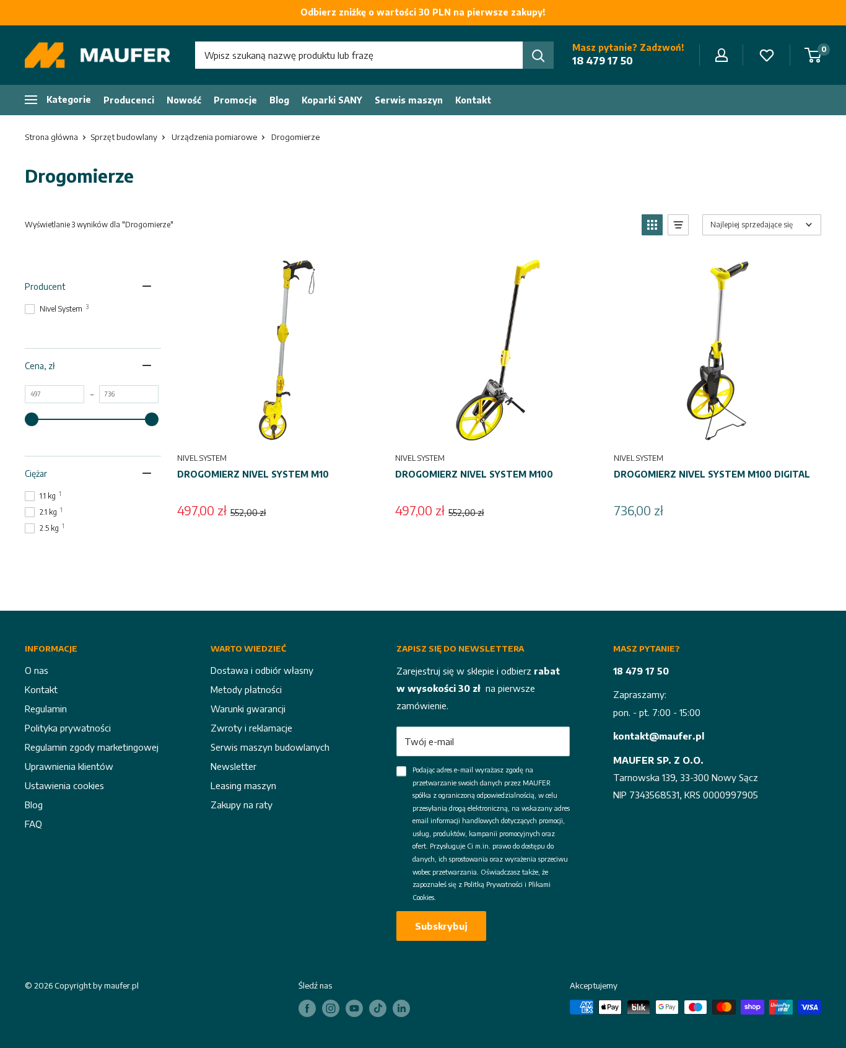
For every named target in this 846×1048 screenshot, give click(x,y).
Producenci (128, 100)
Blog (279, 100)
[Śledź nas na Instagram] (330, 1008)
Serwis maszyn (409, 100)
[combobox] (359, 55)
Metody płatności (246, 689)
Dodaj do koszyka (279, 429)
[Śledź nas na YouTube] (354, 1008)
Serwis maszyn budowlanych (270, 747)
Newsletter (233, 766)
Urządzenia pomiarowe (214, 137)
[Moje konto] (721, 55)
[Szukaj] (538, 55)
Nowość (184, 100)
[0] (813, 55)
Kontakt (473, 100)
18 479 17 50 (602, 61)
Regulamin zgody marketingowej (92, 747)
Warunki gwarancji (248, 708)
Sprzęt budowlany (123, 137)
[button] (652, 224)
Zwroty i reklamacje (251, 727)
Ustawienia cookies (64, 785)
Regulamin (46, 708)
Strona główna (51, 137)
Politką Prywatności (493, 884)
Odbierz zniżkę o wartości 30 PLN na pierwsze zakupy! (423, 12)
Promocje (235, 100)
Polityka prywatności (68, 727)
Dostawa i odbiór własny (262, 670)
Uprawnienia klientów (69, 766)
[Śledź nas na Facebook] (307, 1008)
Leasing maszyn (243, 785)
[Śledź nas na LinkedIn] (401, 1008)
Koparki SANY (332, 100)
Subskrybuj (441, 926)
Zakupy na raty (242, 804)
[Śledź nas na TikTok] (377, 1008)
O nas (36, 670)
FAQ (33, 823)
